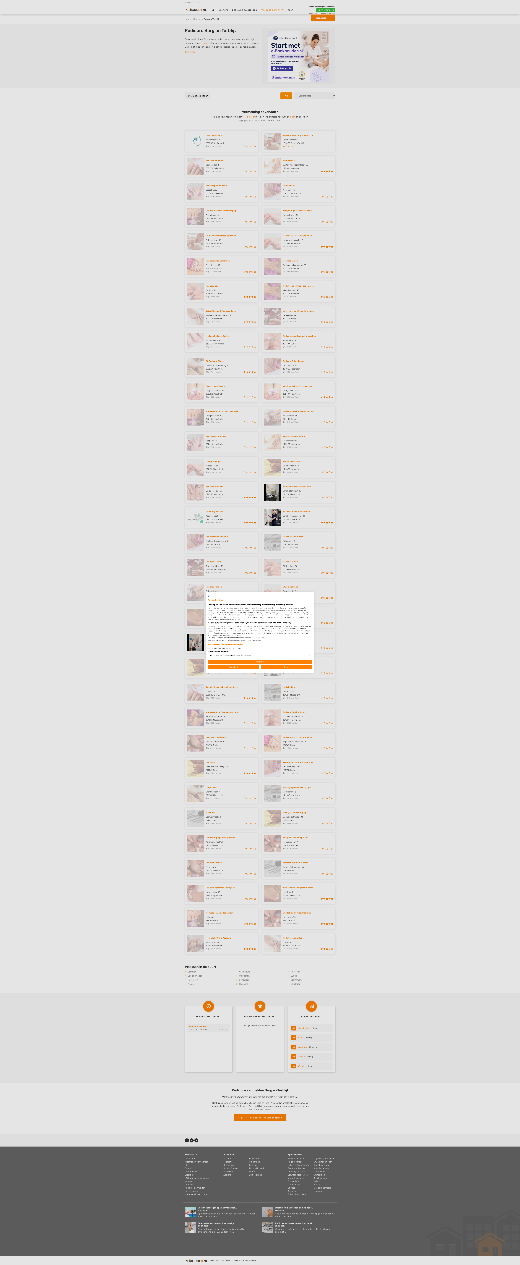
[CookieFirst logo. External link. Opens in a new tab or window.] (209, 596)
